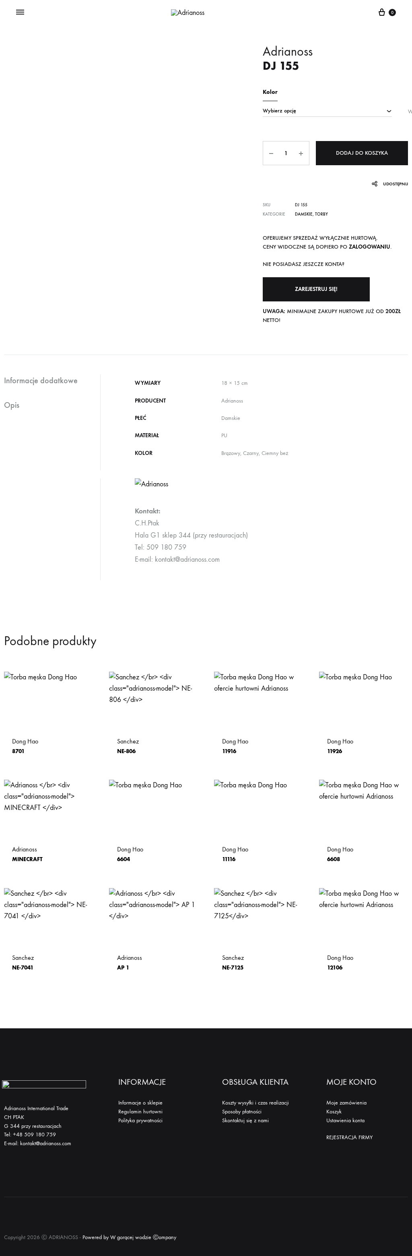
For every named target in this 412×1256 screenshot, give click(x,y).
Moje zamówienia (346, 1102)
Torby (321, 214)
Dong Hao (25, 746)
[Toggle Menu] (20, 12)
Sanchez (128, 746)
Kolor (270, 92)
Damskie (304, 214)
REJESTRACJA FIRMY (349, 1137)
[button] (316, 289)
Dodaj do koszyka (362, 152)
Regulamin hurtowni (140, 1111)
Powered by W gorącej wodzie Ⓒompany (129, 1237)
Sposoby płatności (242, 1111)
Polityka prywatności (140, 1120)
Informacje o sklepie (140, 1102)
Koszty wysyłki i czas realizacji (255, 1102)
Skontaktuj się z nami (245, 1120)
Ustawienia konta (345, 1120)
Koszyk (334, 1111)
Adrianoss (27, 854)
